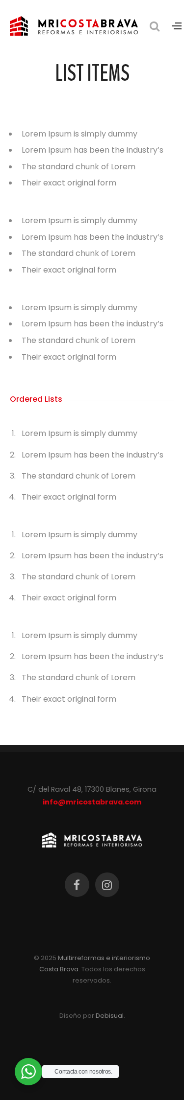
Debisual (110, 1015)
